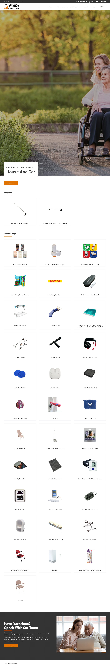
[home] (11, 6)
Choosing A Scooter (12, 1)
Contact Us (11, 645)
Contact (20, 1)
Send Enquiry (11, 183)
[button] (40, 7)
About (5, 1)
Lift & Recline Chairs (62, 7)
